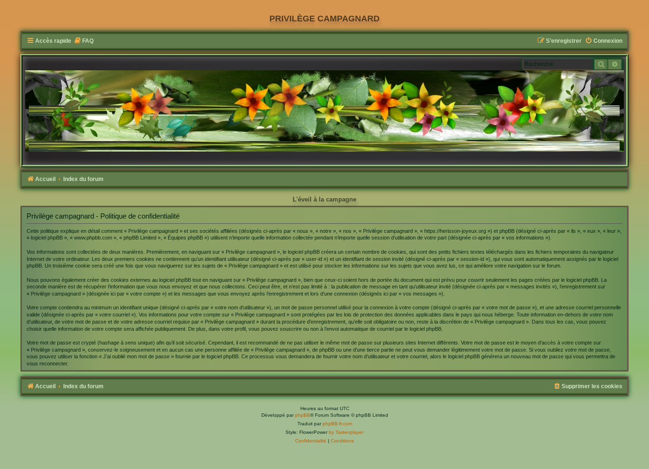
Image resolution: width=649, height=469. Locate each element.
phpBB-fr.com (337, 423)
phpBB (302, 415)
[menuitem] (84, 41)
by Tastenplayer (346, 432)
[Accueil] (324, 111)
